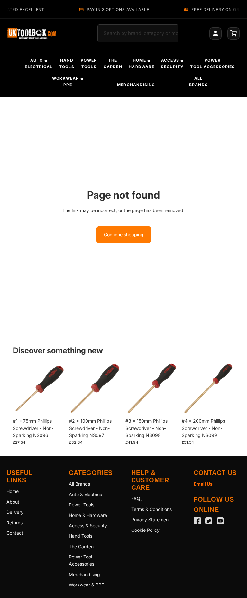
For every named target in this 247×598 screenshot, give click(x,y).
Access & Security (88, 525)
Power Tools (81, 504)
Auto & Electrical (86, 494)
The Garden (81, 546)
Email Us (203, 483)
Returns (14, 522)
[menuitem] (38, 64)
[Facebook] (197, 520)
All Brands (79, 483)
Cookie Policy (145, 530)
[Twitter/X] (208, 520)
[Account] (215, 33)
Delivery (14, 512)
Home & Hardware (88, 515)
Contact (14, 533)
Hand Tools (80, 536)
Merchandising (84, 574)
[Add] (55, 405)
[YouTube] (220, 520)
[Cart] (233, 33)
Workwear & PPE (86, 584)
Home (12, 491)
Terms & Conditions (151, 509)
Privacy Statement (150, 519)
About (12, 501)
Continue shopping (123, 234)
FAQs (136, 498)
